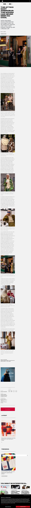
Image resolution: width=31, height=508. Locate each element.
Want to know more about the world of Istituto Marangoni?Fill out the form (8, 409)
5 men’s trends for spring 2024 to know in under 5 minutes (15, 493)
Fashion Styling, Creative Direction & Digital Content (4, 395)
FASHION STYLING (3, 33)
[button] (3, 455)
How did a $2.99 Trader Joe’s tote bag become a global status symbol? (8, 472)
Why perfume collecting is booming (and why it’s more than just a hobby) (8, 439)
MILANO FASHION (4, 391)
